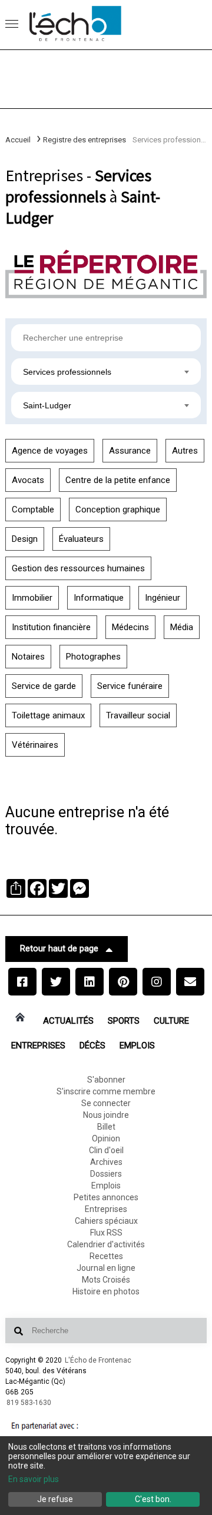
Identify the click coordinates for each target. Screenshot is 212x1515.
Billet (106, 1126)
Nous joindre (106, 1115)
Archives (106, 1162)
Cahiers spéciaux (106, 1221)
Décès (92, 1045)
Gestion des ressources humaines (78, 568)
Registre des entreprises (84, 139)
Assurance (130, 450)
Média (181, 627)
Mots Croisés (106, 1279)
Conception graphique (117, 509)
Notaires (28, 656)
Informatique (99, 597)
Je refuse (55, 1499)
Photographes (93, 656)
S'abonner (106, 1079)
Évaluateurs (81, 539)
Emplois (137, 1045)
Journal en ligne (106, 1268)
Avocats (28, 480)
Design (25, 539)
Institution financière (51, 627)
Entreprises (38, 1045)
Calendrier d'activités (106, 1244)
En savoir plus (33, 1479)
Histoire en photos (106, 1291)
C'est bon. (153, 1499)
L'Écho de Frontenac (98, 1360)
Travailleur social (138, 715)
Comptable (33, 509)
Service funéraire (130, 686)
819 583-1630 (28, 1403)
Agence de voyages (50, 450)
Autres (185, 450)
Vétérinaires (35, 745)
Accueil (18, 139)
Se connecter (106, 1103)
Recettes (106, 1256)
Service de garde (44, 686)
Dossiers (106, 1173)
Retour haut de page (59, 948)
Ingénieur (162, 597)
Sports (124, 1020)
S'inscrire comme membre (106, 1091)
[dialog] (106, 1475)
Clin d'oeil (106, 1150)
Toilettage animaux (48, 715)
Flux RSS (106, 1232)
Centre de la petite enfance (117, 480)
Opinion (106, 1138)
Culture (171, 1020)
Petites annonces (106, 1197)
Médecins (130, 627)
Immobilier (32, 597)
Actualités (68, 1020)
